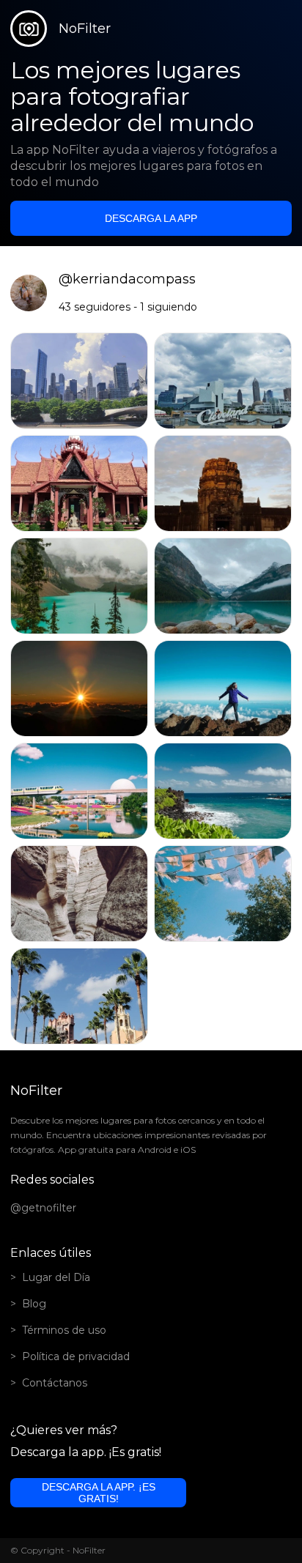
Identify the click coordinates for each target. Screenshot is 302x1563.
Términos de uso (64, 1330)
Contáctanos (54, 1382)
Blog (34, 1303)
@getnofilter (43, 1207)
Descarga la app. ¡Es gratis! (98, 1492)
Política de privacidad (76, 1356)
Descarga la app (151, 218)
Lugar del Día (56, 1277)
